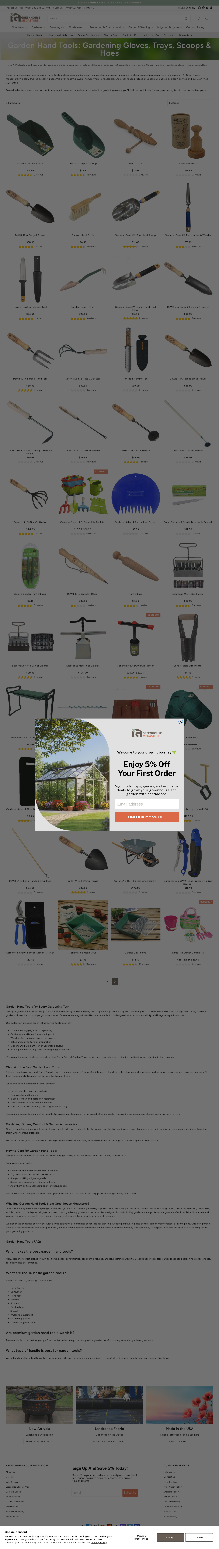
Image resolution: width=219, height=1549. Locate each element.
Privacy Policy (99, 1542)
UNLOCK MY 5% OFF (146, 817)
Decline (199, 1537)
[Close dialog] (181, 722)
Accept (170, 1537)
